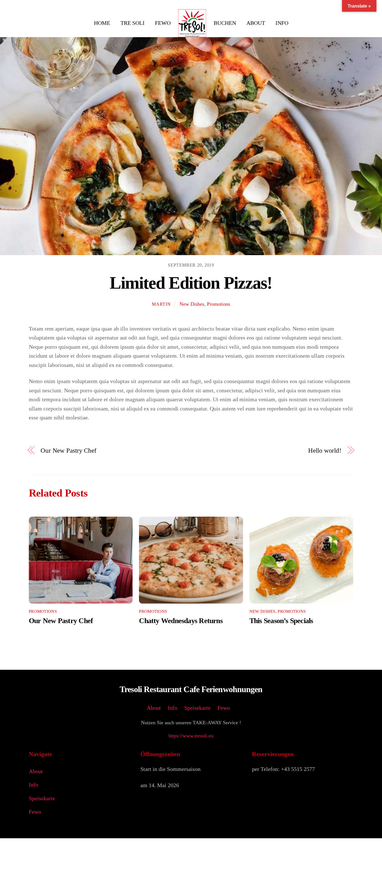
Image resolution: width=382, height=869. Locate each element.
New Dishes (192, 304)
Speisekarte (197, 708)
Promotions (218, 304)
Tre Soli (133, 23)
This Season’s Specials (281, 621)
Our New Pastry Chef (68, 450)
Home (102, 23)
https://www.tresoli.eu (191, 736)
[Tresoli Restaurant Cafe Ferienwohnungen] (192, 23)
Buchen (225, 23)
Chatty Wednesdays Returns (181, 621)
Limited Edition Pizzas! (191, 282)
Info (281, 23)
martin (161, 304)
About (255, 23)
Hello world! (324, 450)
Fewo (163, 23)
